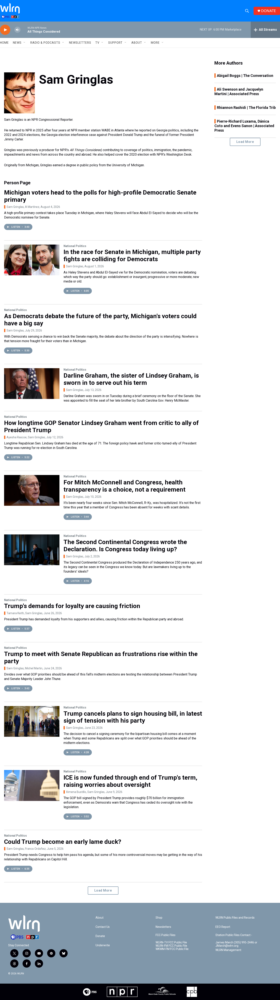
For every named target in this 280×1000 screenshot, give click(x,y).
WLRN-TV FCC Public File (171, 942)
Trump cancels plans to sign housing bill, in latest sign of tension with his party (133, 717)
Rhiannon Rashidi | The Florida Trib (246, 107)
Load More (103, 890)
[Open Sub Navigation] (24, 42)
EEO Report (222, 926)
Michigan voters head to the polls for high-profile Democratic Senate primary (100, 196)
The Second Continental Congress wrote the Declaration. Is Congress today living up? (125, 545)
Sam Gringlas (74, 266)
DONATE (268, 11)
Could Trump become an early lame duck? (62, 841)
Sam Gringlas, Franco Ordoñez (26, 848)
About (136, 42)
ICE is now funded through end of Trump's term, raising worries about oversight (130, 781)
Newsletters (80, 42)
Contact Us (103, 926)
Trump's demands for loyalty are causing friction (72, 605)
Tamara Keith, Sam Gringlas (24, 613)
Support (115, 42)
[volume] (17, 29)
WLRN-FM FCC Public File (171, 945)
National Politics (75, 246)
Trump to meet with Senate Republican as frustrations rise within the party (101, 657)
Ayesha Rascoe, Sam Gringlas (26, 437)
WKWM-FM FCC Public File (172, 949)
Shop (159, 917)
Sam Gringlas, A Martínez (23, 206)
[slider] (24, 29)
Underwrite (103, 945)
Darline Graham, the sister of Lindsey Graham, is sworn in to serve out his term (131, 379)
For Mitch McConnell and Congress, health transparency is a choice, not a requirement (125, 486)
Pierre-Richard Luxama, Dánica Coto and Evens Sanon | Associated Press (244, 125)
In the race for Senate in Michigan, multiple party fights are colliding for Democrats (132, 255)
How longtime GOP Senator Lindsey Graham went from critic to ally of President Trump (101, 426)
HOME (4, 42)
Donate (100, 936)
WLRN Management (228, 950)
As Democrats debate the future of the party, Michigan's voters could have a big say (100, 319)
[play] (5, 29)
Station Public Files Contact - (233, 935)
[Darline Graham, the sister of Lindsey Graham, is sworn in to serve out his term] (31, 383)
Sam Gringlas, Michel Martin (24, 668)
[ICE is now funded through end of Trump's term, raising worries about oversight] (31, 785)
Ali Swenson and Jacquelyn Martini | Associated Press (238, 91)
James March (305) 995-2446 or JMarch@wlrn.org (236, 944)
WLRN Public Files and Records (235, 917)
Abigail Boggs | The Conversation (245, 75)
